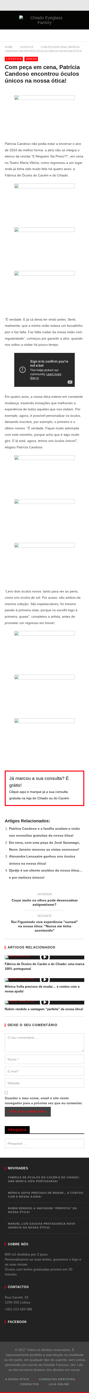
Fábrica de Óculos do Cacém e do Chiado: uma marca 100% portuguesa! (44, 1179)
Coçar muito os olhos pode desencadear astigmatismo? (45, 900)
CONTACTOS (29, 1384)
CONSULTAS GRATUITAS (57, 1379)
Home (9, 47)
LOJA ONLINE (59, 1384)
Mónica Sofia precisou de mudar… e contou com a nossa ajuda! (45, 1194)
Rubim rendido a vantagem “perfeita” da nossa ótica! (44, 1009)
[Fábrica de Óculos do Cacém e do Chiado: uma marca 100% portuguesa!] (44, 957)
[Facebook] (42, 5)
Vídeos (31, 58)
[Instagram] (52, 5)
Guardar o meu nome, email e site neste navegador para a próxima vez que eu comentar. (43, 1100)
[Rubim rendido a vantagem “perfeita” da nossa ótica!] (44, 1002)
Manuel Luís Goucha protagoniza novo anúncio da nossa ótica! (41, 1225)
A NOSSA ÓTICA (17, 1379)
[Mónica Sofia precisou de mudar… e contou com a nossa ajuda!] (44, 980)
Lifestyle (26, 47)
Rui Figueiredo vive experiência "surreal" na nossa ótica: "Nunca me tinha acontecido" (44, 924)
